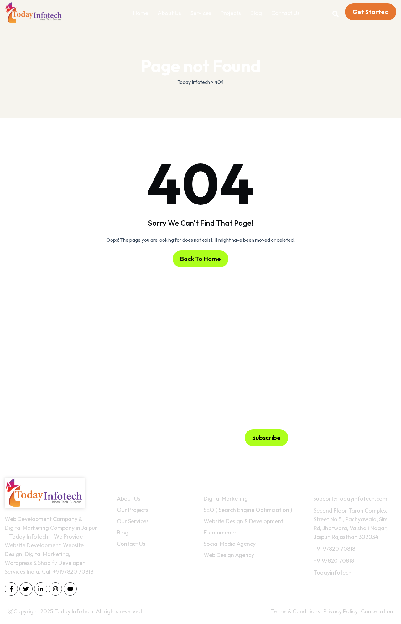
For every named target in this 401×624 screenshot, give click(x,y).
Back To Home (200, 259)
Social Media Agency (230, 543)
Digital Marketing (226, 498)
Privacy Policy (340, 611)
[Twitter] (26, 589)
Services (200, 13)
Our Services (133, 521)
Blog (256, 13)
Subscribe (266, 437)
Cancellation (377, 611)
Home (140, 13)
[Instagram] (55, 589)
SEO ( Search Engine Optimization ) (248, 509)
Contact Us (285, 13)
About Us (169, 13)
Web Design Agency (229, 555)
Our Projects (132, 509)
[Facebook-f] (11, 589)
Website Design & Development (243, 521)
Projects (231, 13)
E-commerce (220, 532)
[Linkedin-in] (40, 589)
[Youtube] (70, 589)
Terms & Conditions (295, 611)
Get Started (370, 12)
